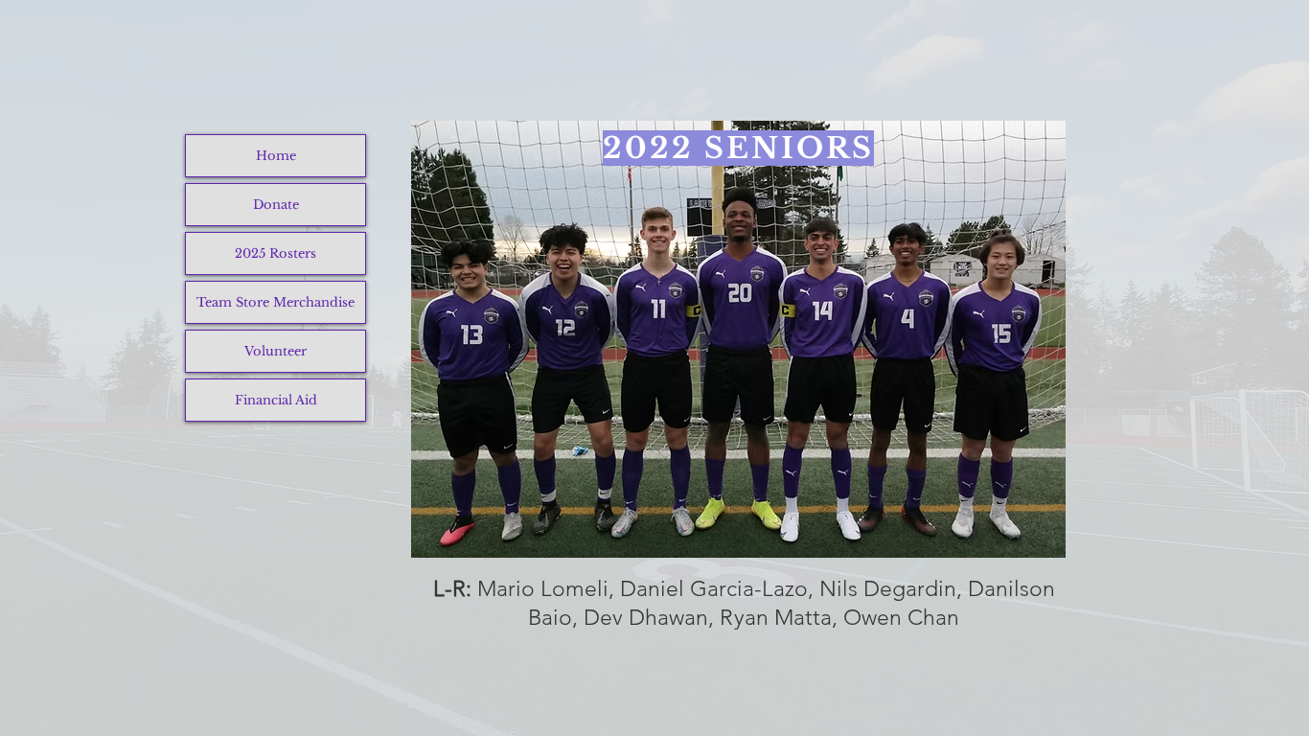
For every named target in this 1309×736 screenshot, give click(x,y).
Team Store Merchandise (275, 302)
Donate (276, 204)
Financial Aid (276, 400)
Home (276, 156)
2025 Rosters (275, 253)
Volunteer (275, 351)
